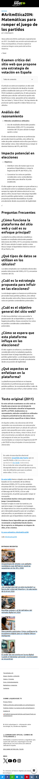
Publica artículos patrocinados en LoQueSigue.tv (19, 705)
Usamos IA (6, 711)
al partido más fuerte (20, 458)
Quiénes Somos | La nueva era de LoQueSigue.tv (19, 708)
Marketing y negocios (10, 685)
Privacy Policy (7, 702)
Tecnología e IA (8, 673)
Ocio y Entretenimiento (10, 682)
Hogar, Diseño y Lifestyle (11, 676)
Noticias (4, 11)
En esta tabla (6, 479)
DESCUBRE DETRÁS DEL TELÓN (13, 749)
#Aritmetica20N (11, 537)
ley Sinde (16, 463)
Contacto (6, 688)
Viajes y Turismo (8, 679)
